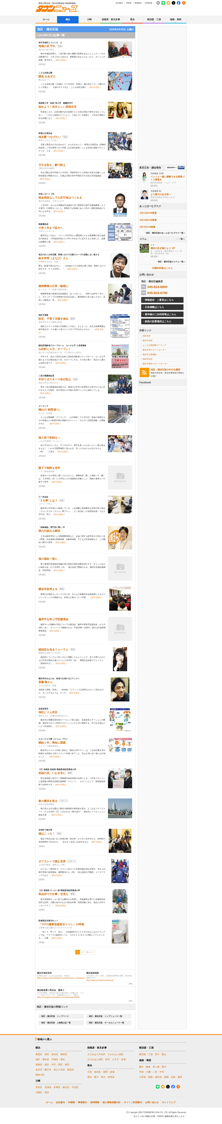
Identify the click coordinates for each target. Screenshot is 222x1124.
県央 (132, 19)
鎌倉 (148, 1066)
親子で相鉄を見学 (49, 467)
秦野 (180, 1077)
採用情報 (148, 3)
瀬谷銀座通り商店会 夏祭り (50, 990)
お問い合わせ (152, 1102)
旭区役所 (147, 336)
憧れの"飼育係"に (49, 409)
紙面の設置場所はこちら (158, 321)
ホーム (46, 19)
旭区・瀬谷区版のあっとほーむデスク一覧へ (165, 233)
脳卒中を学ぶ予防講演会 (53, 619)
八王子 (115, 1059)
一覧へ (182, 239)
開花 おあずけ (47, 76)
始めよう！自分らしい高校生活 (58, 106)
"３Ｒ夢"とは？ (48, 500)
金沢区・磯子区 (43, 1069)
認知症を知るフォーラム (53, 649)
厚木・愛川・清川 (96, 1077)
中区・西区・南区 (60, 1064)
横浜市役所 (148, 340)
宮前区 (38, 1087)
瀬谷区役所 (148, 359)
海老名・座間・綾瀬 (104, 1072)
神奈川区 (40, 1074)
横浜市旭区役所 (44, 973)
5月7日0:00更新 (148, 227)
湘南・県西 (175, 19)
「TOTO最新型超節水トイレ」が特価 (61, 924)
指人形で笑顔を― (49, 437)
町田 (107, 1059)
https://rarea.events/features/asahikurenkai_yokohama (61, 978)
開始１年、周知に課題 (52, 742)
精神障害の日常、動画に (53, 286)
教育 (70, 773)
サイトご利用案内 (133, 1102)
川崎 (89, 19)
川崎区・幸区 (42, 1092)
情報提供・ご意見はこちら (159, 300)
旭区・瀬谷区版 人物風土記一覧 (56, 1023)
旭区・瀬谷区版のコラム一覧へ (171, 261)
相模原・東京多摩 (111, 19)
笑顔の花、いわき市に (52, 773)
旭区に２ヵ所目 (48, 712)
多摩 (123, 1059)
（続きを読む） (61, 60)
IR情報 (128, 3)
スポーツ (63, 801)
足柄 (173, 1077)
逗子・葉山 (160, 1054)
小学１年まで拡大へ (51, 227)
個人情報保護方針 (112, 1102)
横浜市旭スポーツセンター (154, 350)
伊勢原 (111, 1077)
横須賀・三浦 (154, 19)
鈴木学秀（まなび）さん (53, 258)
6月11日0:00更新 (148, 213)
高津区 (48, 1087)
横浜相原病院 (92, 973)
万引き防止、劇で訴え (52, 164)
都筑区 (63, 1054)
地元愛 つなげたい (50, 136)
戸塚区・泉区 (58, 1059)
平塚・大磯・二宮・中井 (151, 1072)
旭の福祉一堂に (48, 558)
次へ (88, 952)
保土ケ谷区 (59, 1069)
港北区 (54, 1054)
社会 (60, 46)
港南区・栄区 (42, 1064)
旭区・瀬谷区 (42, 1059)
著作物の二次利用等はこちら (160, 314)
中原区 (75, 1087)
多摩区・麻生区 (61, 1087)
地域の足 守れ (47, 46)
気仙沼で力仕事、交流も (53, 894)
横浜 (68, 19)
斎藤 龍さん (46, 682)
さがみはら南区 (116, 1054)
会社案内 (119, 3)
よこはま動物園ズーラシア (154, 345)
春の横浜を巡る (48, 800)
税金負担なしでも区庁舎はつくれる (60, 197)
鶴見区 (70, 1069)
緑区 (47, 1054)
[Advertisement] (162, 103)
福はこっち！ (47, 833)
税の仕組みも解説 (49, 530)
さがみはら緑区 (95, 1059)
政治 (72, 319)
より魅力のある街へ (161, 194)
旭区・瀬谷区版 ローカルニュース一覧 (106, 1023)
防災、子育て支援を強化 (53, 318)
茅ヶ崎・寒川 (159, 1066)
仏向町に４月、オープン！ (55, 348)
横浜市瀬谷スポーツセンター (155, 364)
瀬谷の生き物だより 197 (163, 248)
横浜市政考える (48, 589)
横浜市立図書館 (149, 354)
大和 (89, 1072)
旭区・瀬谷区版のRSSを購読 (165, 369)
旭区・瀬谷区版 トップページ (55, 1016)
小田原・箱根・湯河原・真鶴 (154, 1077)
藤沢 (141, 1066)
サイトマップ (168, 1102)
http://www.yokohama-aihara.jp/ (100, 980)
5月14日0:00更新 (148, 220)
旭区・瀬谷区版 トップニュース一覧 (105, 1016)
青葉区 (38, 1054)
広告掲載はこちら (154, 307)
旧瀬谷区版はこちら (162, 268)
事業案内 (138, 3)
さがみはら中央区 (96, 1054)
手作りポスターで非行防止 (55, 379)
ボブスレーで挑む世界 (52, 861)
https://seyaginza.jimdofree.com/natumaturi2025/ (58, 997)
